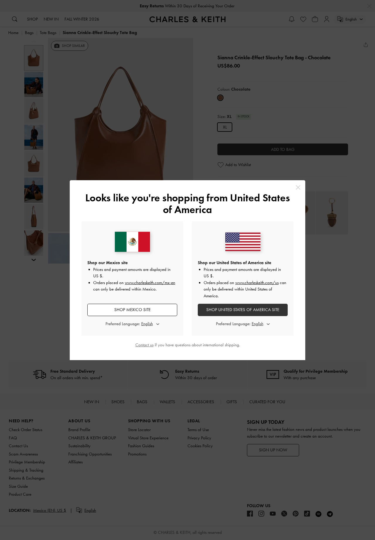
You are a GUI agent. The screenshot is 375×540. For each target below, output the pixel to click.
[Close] (298, 187)
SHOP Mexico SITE (132, 309)
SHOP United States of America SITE (242, 309)
